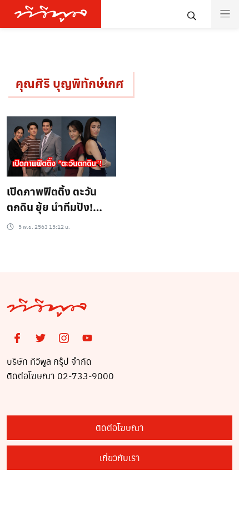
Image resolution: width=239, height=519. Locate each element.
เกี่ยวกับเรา (119, 457)
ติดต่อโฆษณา (120, 427)
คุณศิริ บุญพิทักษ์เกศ (70, 83)
